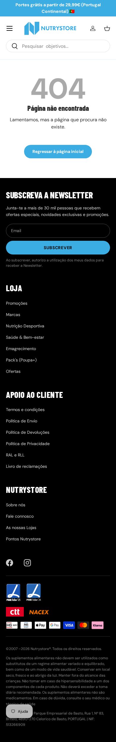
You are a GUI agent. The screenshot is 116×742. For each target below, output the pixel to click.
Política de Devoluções (27, 432)
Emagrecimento (21, 348)
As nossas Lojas (21, 527)
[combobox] (58, 46)
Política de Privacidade (28, 443)
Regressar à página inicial (58, 151)
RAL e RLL (15, 455)
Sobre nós (15, 505)
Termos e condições (25, 409)
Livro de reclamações (26, 466)
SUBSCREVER (58, 247)
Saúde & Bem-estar (25, 337)
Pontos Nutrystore (23, 539)
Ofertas (13, 371)
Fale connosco (20, 516)
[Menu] (9, 28)
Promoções (16, 303)
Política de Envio (21, 421)
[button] (107, 28)
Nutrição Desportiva (25, 326)
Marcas (13, 314)
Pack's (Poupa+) (21, 360)
